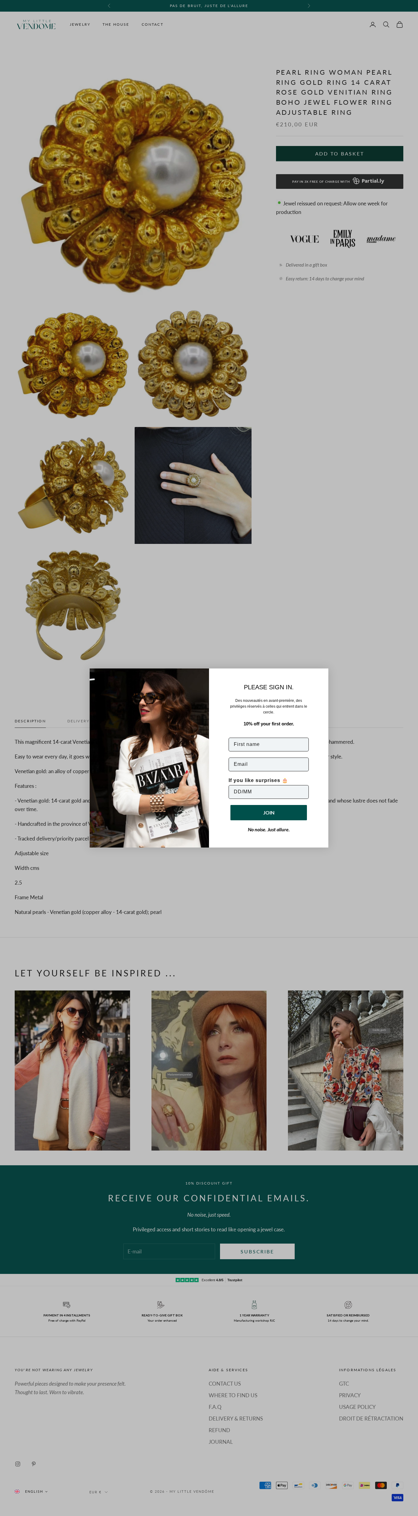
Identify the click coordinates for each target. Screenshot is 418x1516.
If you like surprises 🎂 (258, 780)
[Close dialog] (321, 675)
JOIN (268, 812)
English (34, 1491)
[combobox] (31, 1491)
